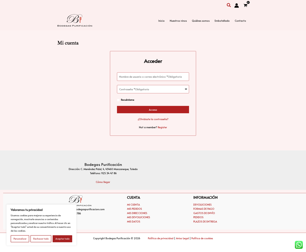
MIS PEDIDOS (134, 208)
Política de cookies (202, 238)
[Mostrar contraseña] (186, 89)
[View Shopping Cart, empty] (245, 5)
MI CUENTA (133, 204)
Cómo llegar (103, 182)
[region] (41, 225)
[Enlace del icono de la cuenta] (236, 5)
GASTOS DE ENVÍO (204, 213)
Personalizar (20, 238)
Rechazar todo (41, 238)
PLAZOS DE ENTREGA (205, 221)
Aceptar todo (62, 238)
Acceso (153, 109)
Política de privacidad (160, 238)
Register (162, 127)
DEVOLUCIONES (202, 204)
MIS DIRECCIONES (137, 213)
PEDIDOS (198, 217)
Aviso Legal (182, 238)
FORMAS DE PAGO (203, 208)
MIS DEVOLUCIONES (138, 217)
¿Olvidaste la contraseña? (153, 119)
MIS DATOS (133, 221)
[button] (229, 5)
